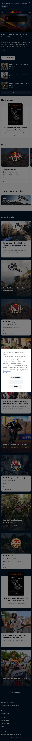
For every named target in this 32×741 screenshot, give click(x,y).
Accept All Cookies (16, 382)
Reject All (16, 386)
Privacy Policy (7, 371)
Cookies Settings (16, 377)
